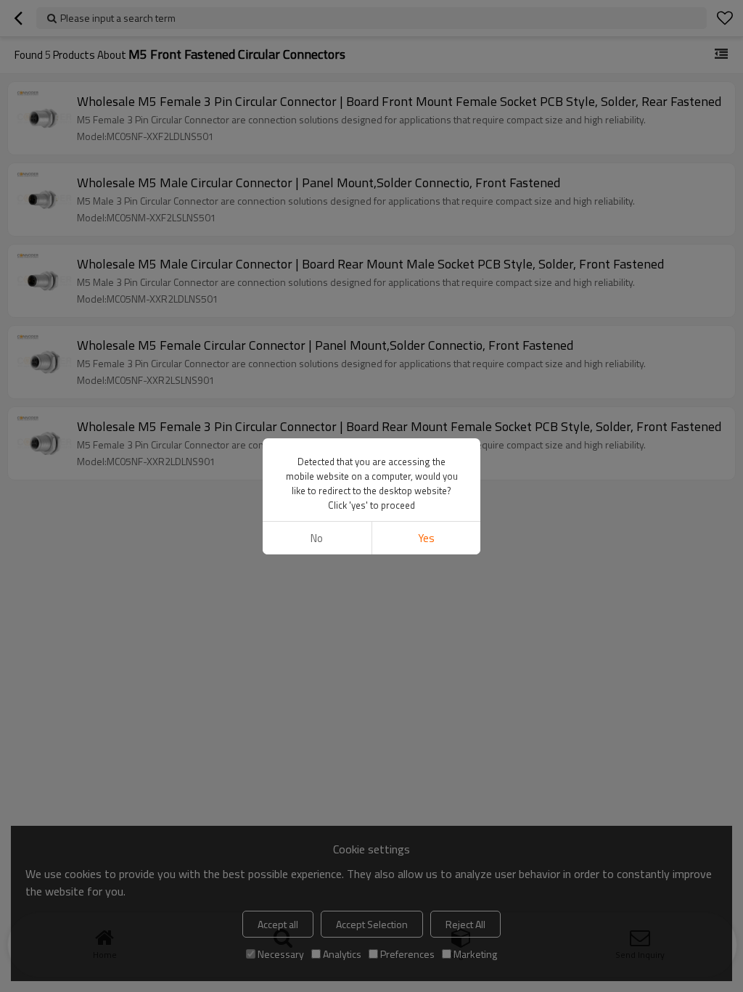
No (317, 538)
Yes (426, 538)
